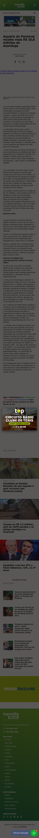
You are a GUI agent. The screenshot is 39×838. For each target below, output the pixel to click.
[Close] (37, 407)
